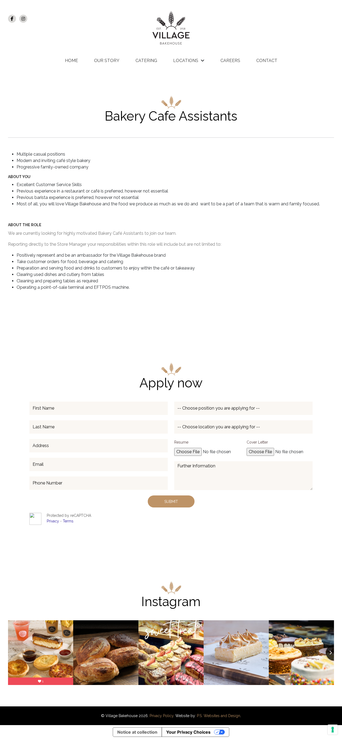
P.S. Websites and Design (218, 716)
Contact (266, 60)
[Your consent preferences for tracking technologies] (333, 730)
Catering (146, 60)
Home (71, 60)
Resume (181, 442)
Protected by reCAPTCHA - (69, 518)
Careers (230, 60)
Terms (68, 521)
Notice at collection (137, 732)
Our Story (106, 60)
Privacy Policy (161, 716)
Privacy (53, 521)
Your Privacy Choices (188, 732)
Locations (185, 60)
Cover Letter (257, 442)
